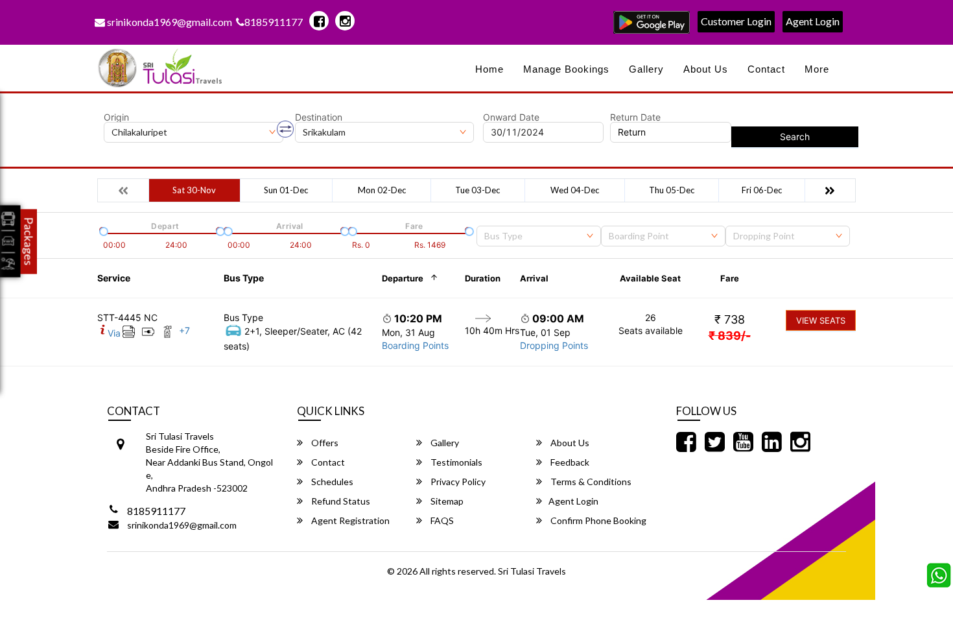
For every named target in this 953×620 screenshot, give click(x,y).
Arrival (534, 278)
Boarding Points (415, 345)
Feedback (568, 462)
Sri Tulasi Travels (532, 571)
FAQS (441, 520)
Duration (482, 278)
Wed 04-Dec (574, 190)
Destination (318, 117)
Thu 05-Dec (671, 190)
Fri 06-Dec (762, 190)
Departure (402, 278)
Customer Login (736, 21)
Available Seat (650, 278)
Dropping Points (554, 345)
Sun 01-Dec (286, 190)
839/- (730, 335)
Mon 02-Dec (382, 190)
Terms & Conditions (589, 481)
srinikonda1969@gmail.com (168, 22)
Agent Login (813, 21)
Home (489, 69)
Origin (116, 117)
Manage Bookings (566, 69)
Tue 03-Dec (477, 190)
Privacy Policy (457, 481)
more (817, 69)
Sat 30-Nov (194, 190)
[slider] (102, 230)
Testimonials (455, 462)
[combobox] (538, 236)
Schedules (331, 481)
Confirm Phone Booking (597, 520)
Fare (729, 278)
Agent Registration (349, 520)
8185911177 (273, 22)
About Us (705, 69)
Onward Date (511, 117)
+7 (184, 330)
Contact (766, 69)
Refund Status (339, 501)
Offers (323, 442)
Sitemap (446, 501)
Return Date (635, 117)
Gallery (646, 69)
